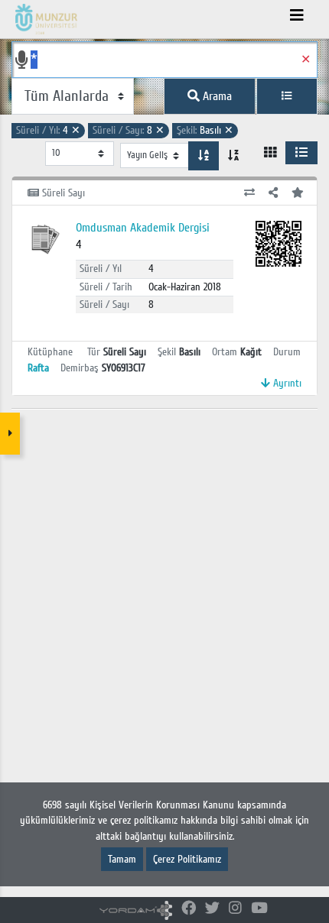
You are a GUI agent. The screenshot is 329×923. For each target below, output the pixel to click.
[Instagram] (235, 909)
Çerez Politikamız (187, 859)
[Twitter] (212, 909)
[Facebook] (188, 909)
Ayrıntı (285, 383)
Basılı (205, 130)
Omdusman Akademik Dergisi (143, 227)
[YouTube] (259, 909)
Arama (216, 96)
